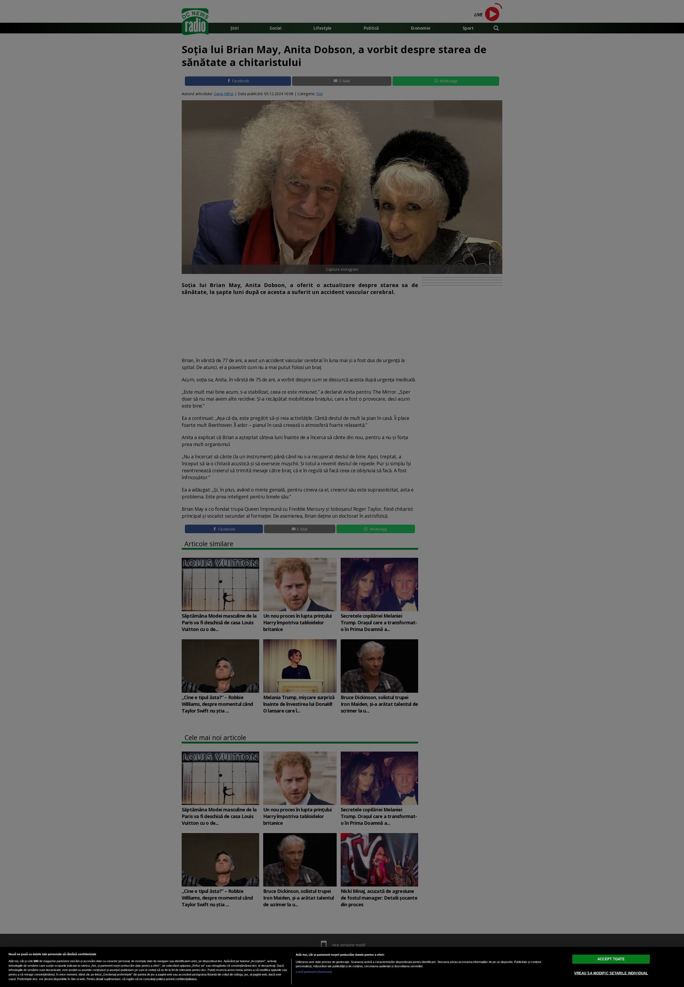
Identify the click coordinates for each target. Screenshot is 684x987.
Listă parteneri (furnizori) (314, 971)
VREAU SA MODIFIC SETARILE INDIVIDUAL (611, 973)
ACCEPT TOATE (611, 959)
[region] (342, 967)
